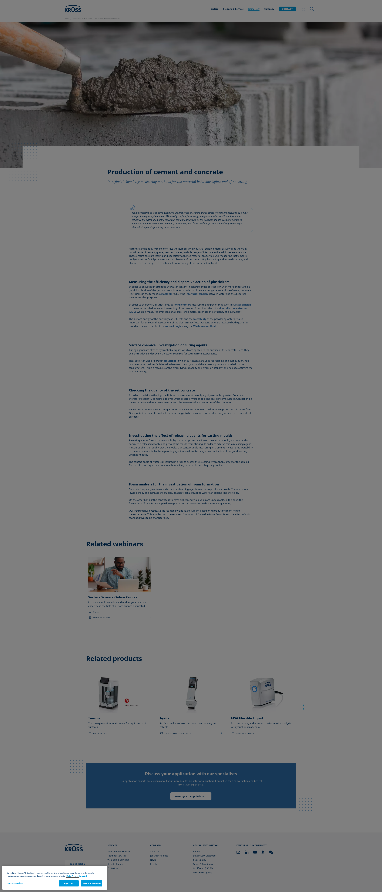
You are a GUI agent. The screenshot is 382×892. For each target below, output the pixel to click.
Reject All (69, 883)
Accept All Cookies (92, 883)
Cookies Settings (15, 883)
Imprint (83, 876)
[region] (54, 878)
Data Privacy (72, 876)
